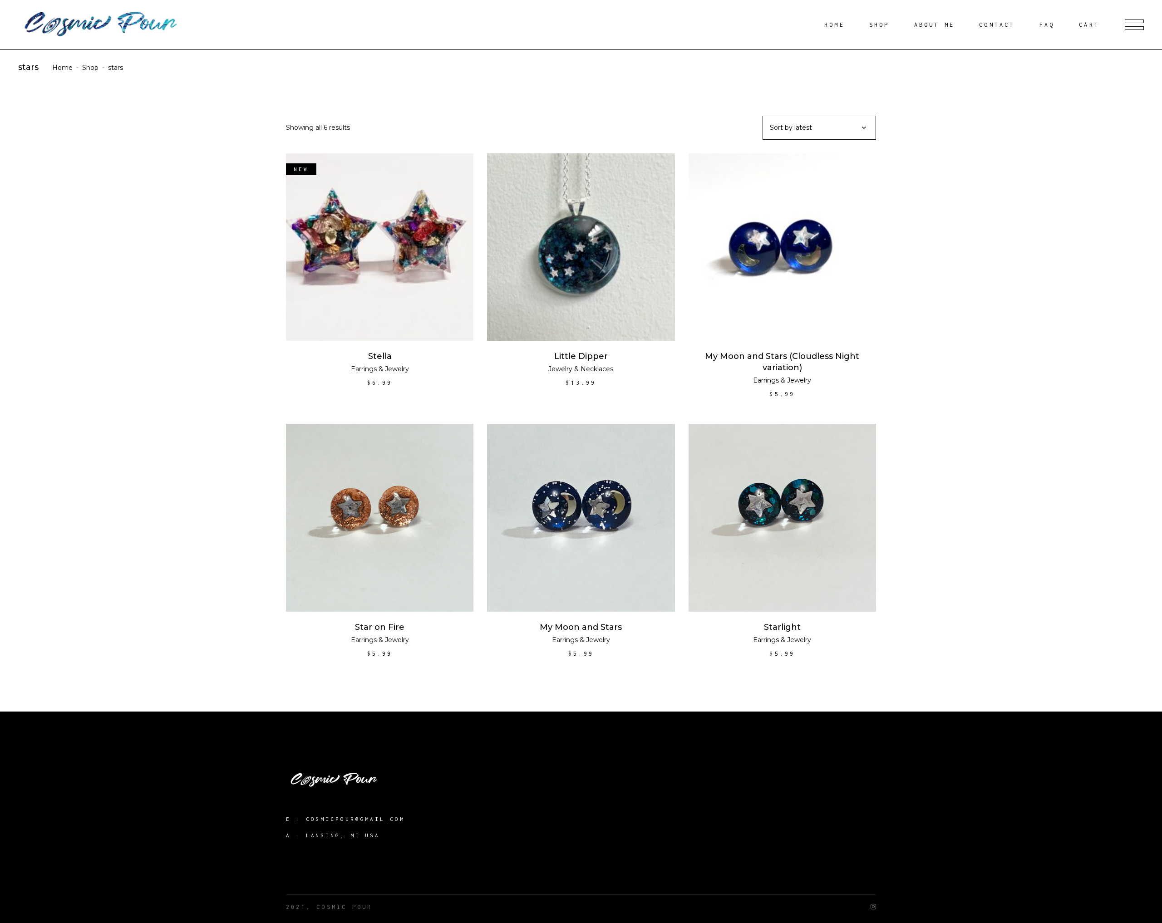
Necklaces (597, 369)
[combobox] (819, 128)
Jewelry (397, 369)
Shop (90, 68)
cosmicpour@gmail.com (355, 819)
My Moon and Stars (581, 627)
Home (62, 68)
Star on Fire (379, 627)
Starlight (782, 627)
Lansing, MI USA (343, 835)
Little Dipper (581, 356)
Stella (380, 356)
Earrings (364, 369)
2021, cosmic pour (329, 906)
